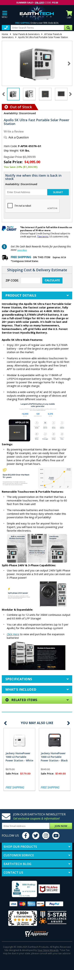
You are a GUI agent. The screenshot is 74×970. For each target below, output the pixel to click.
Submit (58, 192)
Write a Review (14, 131)
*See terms (42, 236)
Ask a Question (18, 137)
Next (69, 63)
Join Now (61, 826)
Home (5, 34)
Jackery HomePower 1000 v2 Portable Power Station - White (19, 757)
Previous (5, 723)
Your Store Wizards (48, 950)
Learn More (22, 250)
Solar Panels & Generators (26, 34)
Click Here (13, 634)
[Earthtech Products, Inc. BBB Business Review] (20, 889)
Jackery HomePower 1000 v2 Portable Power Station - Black (54, 757)
